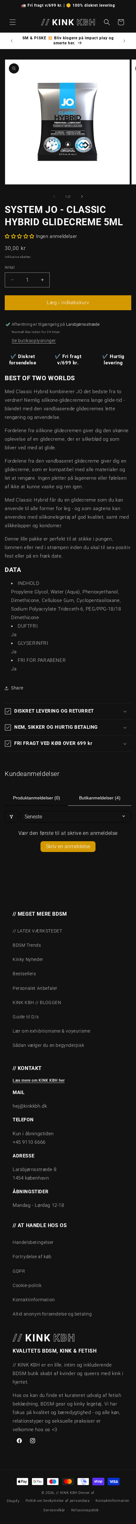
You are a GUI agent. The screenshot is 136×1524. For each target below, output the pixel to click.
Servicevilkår (54, 1510)
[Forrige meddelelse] (12, 41)
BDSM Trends (27, 945)
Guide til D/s (26, 1016)
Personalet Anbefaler (35, 988)
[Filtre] (11, 817)
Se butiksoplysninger (34, 340)
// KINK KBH (66, 1493)
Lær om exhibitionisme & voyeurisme (51, 1031)
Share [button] (17, 687)
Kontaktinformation (34, 1299)
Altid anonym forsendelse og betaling (52, 1313)
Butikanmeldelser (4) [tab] (100, 797)
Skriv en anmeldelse (68, 846)
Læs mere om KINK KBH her (39, 1080)
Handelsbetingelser (33, 1242)
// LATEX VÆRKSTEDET (37, 930)
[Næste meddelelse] (124, 41)
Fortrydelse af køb (32, 1256)
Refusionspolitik (85, 1510)
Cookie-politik (27, 1285)
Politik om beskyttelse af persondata (58, 1501)
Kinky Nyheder (28, 959)
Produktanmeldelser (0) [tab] (36, 797)
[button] (13, 22)
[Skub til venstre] (54, 196)
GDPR (19, 1271)
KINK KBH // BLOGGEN (37, 1002)
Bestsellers (24, 973)
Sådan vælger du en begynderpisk (48, 1045)
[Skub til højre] (82, 196)
